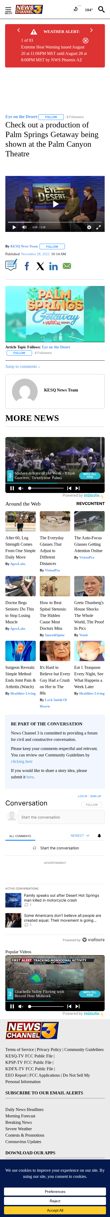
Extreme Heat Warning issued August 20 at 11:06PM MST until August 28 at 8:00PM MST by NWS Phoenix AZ (54, 53)
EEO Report (15, 1075)
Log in (82, 796)
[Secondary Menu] (12, 9)
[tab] (20, 835)
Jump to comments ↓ (22, 366)
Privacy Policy (49, 1049)
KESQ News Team (24, 246)
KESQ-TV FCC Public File (29, 1056)
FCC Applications (44, 1075)
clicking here (22, 761)
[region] (55, 869)
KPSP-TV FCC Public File (28, 1062)
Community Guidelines (84, 1049)
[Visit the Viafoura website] (93, 939)
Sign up (95, 796)
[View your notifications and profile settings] (99, 835)
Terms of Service (19, 1049)
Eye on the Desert (56, 347)
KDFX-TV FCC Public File (29, 1069)
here (30, 777)
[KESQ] (35, 9)
